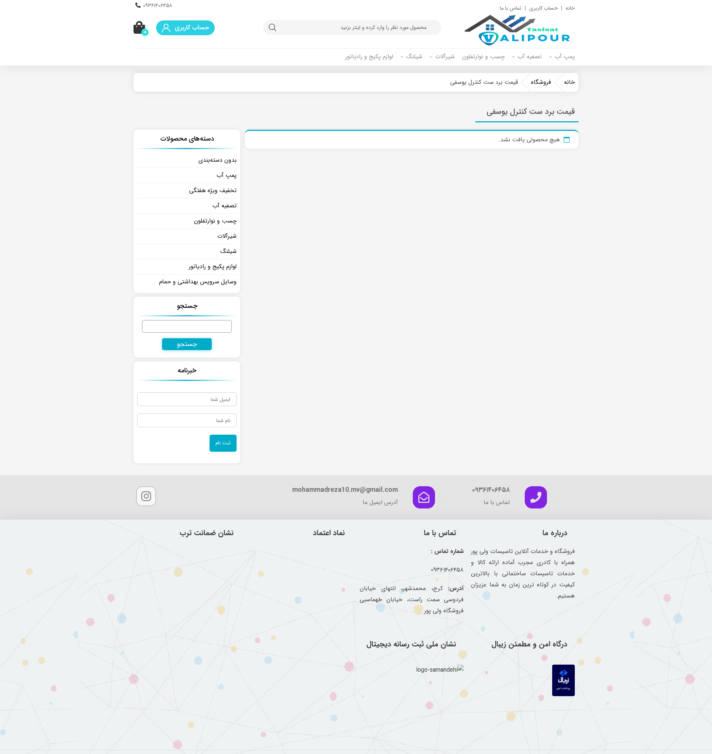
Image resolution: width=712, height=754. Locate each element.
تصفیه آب (530, 56)
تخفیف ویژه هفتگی (213, 190)
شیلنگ (414, 56)
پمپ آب (565, 56)
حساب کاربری (543, 8)
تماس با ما (510, 8)
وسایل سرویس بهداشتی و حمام (198, 281)
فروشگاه (541, 82)
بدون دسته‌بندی (217, 160)
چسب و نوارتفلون (483, 56)
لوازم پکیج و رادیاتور (369, 56)
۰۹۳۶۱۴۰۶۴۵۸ (157, 5)
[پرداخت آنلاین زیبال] (563, 694)
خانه (570, 8)
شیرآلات (445, 56)
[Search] (272, 27)
